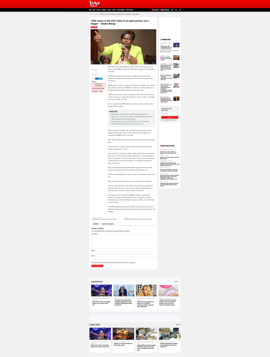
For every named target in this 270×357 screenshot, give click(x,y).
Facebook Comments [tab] (107, 224)
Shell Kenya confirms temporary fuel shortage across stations (138, 219)
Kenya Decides (129, 10)
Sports (114, 10)
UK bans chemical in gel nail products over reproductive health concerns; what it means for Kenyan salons (167, 302)
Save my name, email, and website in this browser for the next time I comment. (113, 262)
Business (104, 10)
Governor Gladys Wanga (98, 88)
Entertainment (121, 10)
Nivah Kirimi (94, 69)
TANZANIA (117, 298)
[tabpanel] (123, 247)
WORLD (100, 298)
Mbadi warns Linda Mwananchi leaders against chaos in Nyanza (127, 123)
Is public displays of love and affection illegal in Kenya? (104, 219)
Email (93, 256)
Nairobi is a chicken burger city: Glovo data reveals (166, 58)
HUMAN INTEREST (140, 341)
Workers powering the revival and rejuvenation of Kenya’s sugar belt (166, 77)
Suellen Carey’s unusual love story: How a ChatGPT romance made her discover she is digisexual (145, 304)
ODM (100, 91)
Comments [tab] (96, 224)
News (94, 10)
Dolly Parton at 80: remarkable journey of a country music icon (166, 47)
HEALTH (109, 10)
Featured (162, 341)
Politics (98, 10)
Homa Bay (94, 91)
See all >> (176, 281)
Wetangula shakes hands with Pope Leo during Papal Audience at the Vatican (166, 100)
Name (93, 250)
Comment (94, 234)
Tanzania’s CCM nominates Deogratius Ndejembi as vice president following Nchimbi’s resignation (123, 302)
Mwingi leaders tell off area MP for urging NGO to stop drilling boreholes (129, 114)
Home (90, 10)
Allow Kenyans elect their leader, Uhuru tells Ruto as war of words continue (130, 121)
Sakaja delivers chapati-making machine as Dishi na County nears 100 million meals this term (166, 67)
